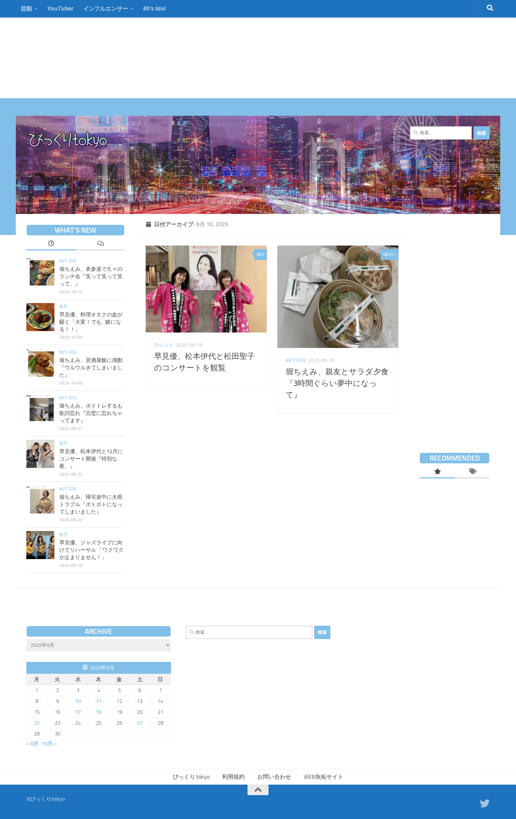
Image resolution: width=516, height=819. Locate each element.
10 (78, 701)
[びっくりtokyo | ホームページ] (68, 140)
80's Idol (296, 360)
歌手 (63, 306)
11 (98, 701)
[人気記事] (437, 472)
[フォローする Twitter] (485, 803)
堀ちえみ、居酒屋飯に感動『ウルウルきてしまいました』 (91, 367)
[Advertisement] (210, 49)
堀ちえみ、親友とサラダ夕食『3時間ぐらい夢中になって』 (337, 383)
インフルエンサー (105, 9)
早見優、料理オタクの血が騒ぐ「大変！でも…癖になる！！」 (91, 322)
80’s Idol (154, 9)
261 (392, 254)
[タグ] (472, 472)
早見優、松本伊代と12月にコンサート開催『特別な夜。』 (91, 458)
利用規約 (233, 776)
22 (37, 723)
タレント (164, 345)
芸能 (26, 9)
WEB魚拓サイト (323, 776)
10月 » (49, 743)
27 (140, 723)
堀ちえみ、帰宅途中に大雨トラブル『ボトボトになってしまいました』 (91, 504)
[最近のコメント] (100, 244)
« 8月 (32, 743)
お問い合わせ (274, 776)
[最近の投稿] (50, 244)
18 (98, 712)
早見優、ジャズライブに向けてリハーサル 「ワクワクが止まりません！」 (91, 549)
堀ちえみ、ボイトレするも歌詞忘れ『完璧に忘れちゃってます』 (91, 413)
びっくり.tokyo (191, 776)
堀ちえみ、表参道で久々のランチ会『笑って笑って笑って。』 (91, 276)
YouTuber (60, 9)
